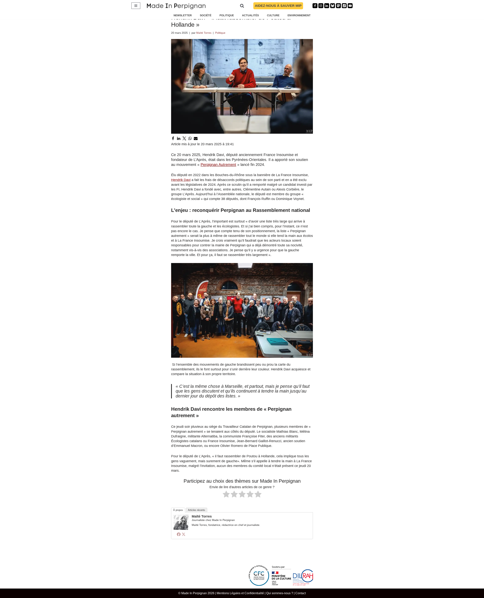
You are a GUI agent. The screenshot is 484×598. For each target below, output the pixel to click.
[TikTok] (344, 5)
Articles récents (196, 510)
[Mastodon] (338, 5)
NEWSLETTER (183, 15)
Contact (300, 593)
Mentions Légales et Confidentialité (240, 593)
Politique (220, 32)
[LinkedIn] (179, 138)
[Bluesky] (332, 5)
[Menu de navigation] (135, 5)
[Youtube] (350, 5)
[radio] (226, 495)
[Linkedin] (326, 5)
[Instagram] (320, 5)
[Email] (196, 138)
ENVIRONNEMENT (299, 15)
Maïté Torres (203, 32)
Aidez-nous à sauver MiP (278, 6)
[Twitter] (184, 138)
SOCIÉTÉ (205, 15)
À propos (178, 510)
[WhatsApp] (190, 138)
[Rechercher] (242, 6)
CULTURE (273, 15)
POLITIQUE (227, 15)
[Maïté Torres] (181, 529)
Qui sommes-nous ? (279, 593)
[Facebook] (315, 5)
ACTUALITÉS (250, 15)
